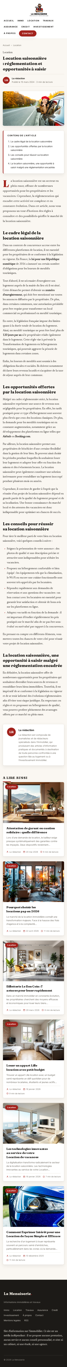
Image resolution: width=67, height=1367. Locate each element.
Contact (27, 33)
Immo (20, 20)
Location (33, 20)
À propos (10, 33)
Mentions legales (12, 1320)
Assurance (11, 27)
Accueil (9, 20)
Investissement (43, 27)
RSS (26, 1320)
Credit (25, 27)
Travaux (48, 20)
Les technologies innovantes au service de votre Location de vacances (27, 1153)
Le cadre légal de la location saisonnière (31, 141)
